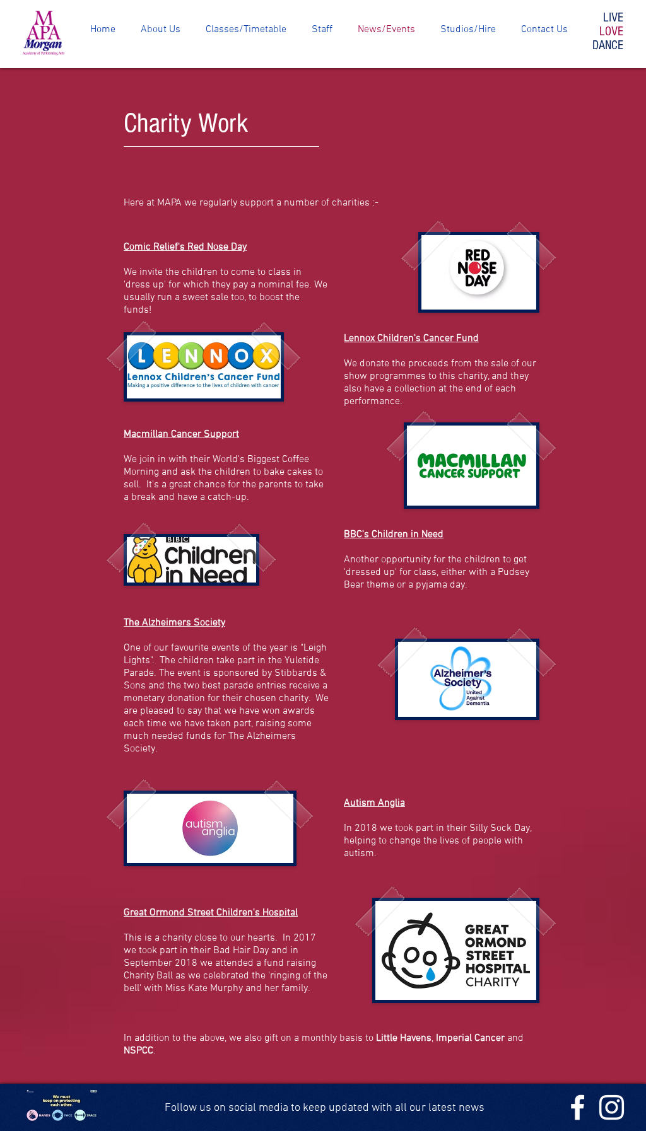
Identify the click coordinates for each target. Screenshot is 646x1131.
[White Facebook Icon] (577, 1107)
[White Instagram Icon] (611, 1107)
